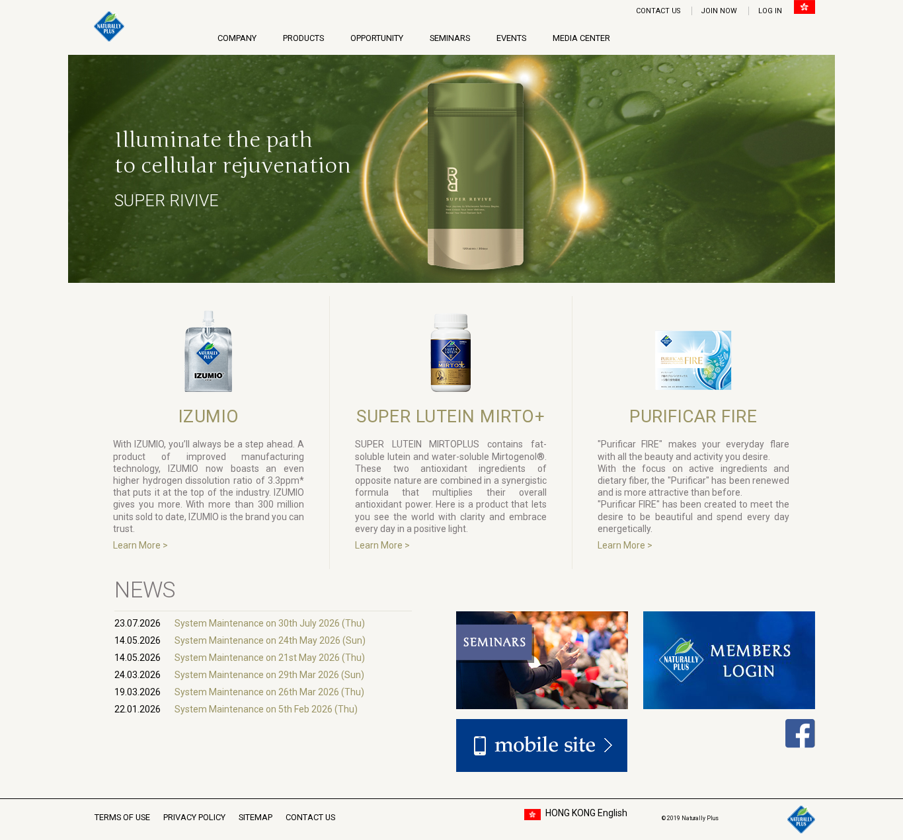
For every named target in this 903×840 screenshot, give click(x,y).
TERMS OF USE (122, 817)
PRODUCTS (303, 38)
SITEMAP (255, 817)
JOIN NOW (719, 11)
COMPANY (236, 38)
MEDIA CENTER (581, 38)
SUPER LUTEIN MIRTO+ (450, 416)
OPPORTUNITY (376, 38)
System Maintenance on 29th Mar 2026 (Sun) (269, 674)
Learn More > (140, 545)
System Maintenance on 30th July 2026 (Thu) (270, 623)
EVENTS (511, 38)
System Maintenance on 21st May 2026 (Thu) (270, 657)
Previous (45, 170)
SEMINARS (450, 38)
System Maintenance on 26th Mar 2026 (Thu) (269, 692)
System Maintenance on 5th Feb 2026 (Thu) (266, 709)
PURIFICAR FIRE (693, 416)
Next (857, 170)
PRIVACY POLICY (194, 817)
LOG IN (770, 11)
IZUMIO (208, 416)
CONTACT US (658, 11)
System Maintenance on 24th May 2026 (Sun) (270, 640)
